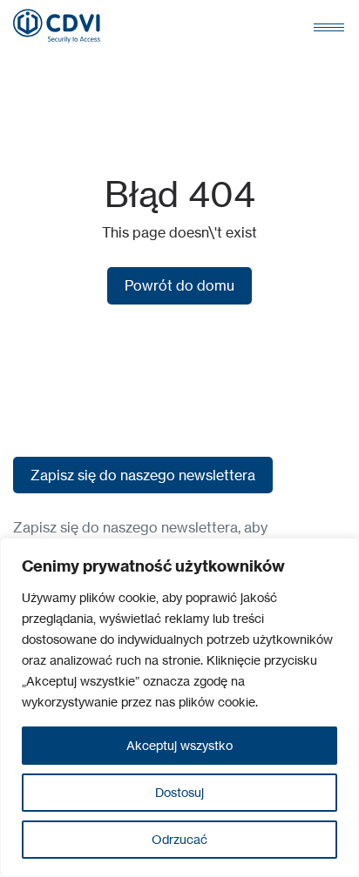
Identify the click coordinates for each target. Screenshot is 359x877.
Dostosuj (179, 792)
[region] (179, 707)
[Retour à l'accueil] (56, 26)
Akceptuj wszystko (179, 745)
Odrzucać (179, 839)
